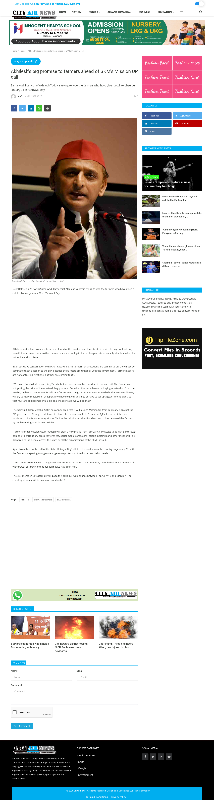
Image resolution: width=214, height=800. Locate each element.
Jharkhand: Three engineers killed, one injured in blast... (116, 645)
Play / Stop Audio (24, 61)
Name (14, 670)
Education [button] (165, 12)
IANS (20, 96)
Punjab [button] (94, 12)
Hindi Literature (86, 755)
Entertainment (85, 774)
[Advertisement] (74, 323)
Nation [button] (77, 12)
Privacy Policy (118, 796)
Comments (19, 662)
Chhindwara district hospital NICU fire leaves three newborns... (71, 647)
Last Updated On (47, 3)
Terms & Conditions (97, 796)
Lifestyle (81, 768)
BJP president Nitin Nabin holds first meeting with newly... (30, 645)
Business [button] (145, 12)
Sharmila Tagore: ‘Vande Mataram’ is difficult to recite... (181, 264)
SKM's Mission (64, 499)
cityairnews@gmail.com (155, 306)
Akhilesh (25, 499)
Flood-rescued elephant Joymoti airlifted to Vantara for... (179, 198)
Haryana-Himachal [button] (119, 12)
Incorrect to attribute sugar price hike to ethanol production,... (182, 215)
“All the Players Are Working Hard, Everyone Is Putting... (180, 231)
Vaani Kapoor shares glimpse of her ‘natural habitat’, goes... (181, 248)
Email (80, 670)
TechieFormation (141, 790)
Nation (23, 51)
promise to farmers (43, 499)
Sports (80, 761)
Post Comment (22, 726)
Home (62, 12)
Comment (16, 685)
